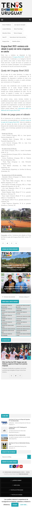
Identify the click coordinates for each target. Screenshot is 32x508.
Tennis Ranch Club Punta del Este (18, 37)
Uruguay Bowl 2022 (18, 57)
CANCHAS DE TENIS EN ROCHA (8, 328)
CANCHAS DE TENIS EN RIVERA (23, 326)
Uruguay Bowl (5, 41)
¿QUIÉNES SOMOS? (17, 480)
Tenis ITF (4, 37)
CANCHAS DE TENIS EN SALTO (23, 328)
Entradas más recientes (9, 297)
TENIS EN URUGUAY (23, 474)
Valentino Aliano (16, 41)
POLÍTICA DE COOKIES (16, 494)
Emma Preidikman (6, 24)
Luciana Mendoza (6, 29)
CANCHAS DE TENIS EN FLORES (23, 316)
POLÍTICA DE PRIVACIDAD (16, 490)
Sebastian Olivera (6, 33)
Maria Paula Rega (18, 29)
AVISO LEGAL (16, 485)
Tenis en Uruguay (18, 33)
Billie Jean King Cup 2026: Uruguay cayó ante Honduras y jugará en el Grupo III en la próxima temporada (14, 364)
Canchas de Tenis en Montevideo (17, 435)
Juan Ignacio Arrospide (19, 24)
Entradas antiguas (23, 297)
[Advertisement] (16, 397)
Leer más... (24, 504)
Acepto (15, 504)
